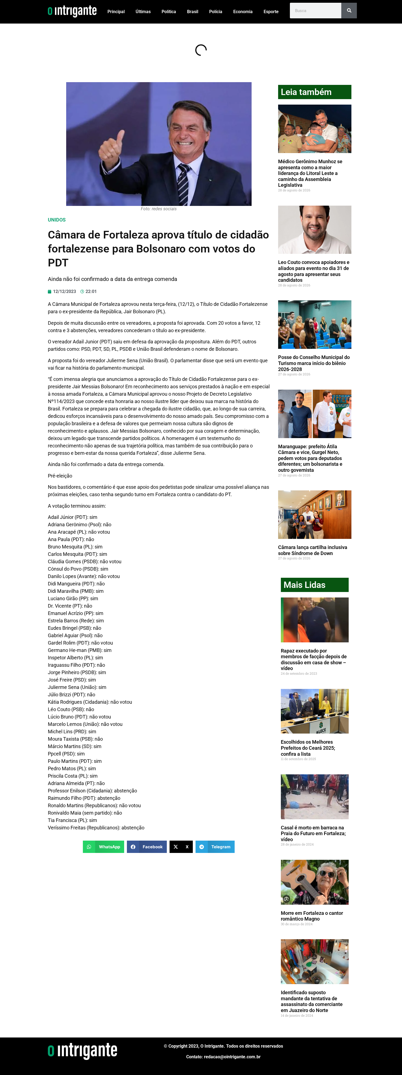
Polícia (215, 11)
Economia (243, 11)
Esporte (271, 11)
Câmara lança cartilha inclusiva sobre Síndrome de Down (312, 550)
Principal (116, 11)
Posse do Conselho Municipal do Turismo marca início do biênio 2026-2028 (314, 363)
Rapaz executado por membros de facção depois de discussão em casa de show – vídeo (314, 659)
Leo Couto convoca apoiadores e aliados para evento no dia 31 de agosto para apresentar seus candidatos (313, 271)
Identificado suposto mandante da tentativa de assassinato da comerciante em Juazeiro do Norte (312, 1001)
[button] (103, 847)
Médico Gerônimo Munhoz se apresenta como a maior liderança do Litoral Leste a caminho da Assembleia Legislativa (310, 173)
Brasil (192, 11)
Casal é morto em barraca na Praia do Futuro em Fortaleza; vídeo (313, 833)
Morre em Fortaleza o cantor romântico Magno (312, 916)
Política (169, 11)
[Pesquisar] (349, 10)
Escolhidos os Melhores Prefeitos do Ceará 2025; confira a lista (308, 748)
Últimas (143, 11)
